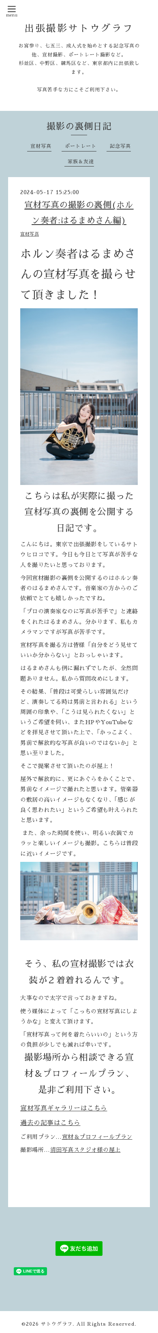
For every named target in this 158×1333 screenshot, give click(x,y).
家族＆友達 (81, 161)
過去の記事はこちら (50, 1123)
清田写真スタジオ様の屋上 (85, 1150)
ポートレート (80, 146)
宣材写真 (40, 146)
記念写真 (120, 146)
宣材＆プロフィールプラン (97, 1137)
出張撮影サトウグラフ (79, 28)
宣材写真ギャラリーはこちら (63, 1108)
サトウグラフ (57, 1324)
